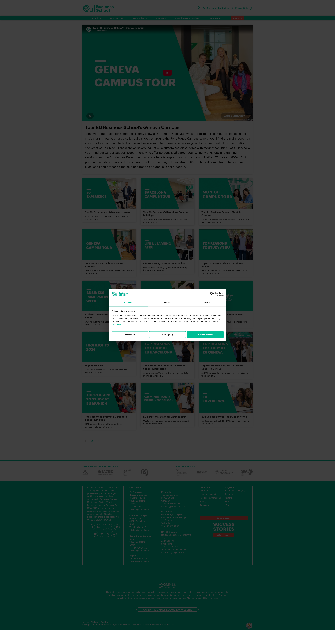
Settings (166, 335)
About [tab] (207, 302)
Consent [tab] (128, 302)
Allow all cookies (205, 335)
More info (116, 324)
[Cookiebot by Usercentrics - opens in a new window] (212, 294)
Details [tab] (167, 302)
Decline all (130, 335)
